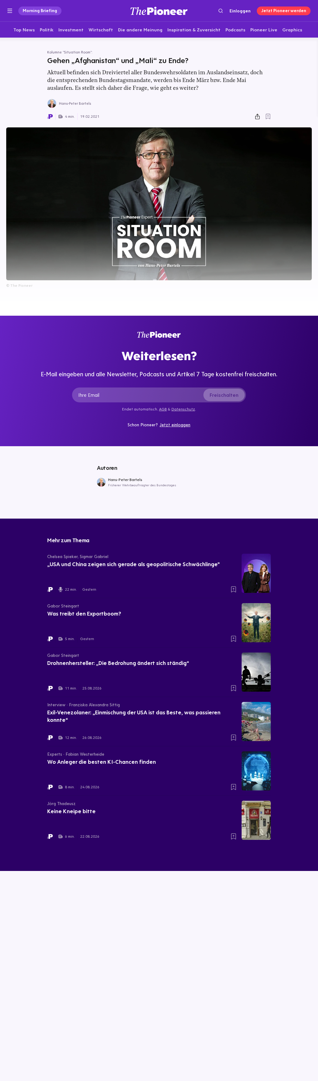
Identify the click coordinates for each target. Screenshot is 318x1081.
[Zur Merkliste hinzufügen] (268, 116)
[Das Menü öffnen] (9, 11)
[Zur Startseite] (159, 11)
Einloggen (240, 11)
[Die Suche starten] (220, 10)
